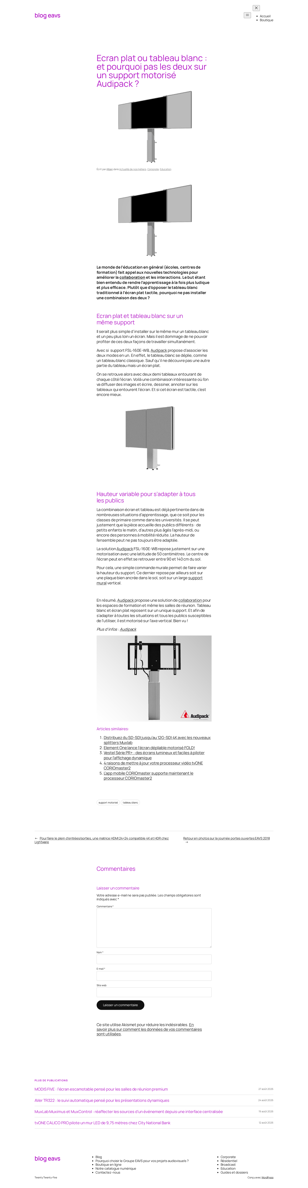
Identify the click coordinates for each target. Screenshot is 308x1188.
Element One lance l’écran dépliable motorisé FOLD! (149, 747)
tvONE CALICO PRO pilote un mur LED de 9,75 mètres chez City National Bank (102, 1123)
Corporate (153, 169)
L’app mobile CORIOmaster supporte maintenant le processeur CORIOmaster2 (148, 776)
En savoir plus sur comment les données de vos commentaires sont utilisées (149, 1029)
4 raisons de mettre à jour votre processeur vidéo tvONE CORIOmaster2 (153, 765)
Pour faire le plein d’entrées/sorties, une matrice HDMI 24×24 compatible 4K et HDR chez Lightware (102, 840)
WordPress (267, 1177)
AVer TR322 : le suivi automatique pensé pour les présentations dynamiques (102, 1100)
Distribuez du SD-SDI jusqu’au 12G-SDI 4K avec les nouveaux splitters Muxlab (157, 740)
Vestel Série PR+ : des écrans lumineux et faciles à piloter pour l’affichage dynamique (154, 755)
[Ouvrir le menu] (247, 15)
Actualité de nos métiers (132, 169)
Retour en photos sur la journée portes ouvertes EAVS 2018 (226, 838)
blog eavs (47, 15)
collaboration (132, 277)
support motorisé (108, 802)
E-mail (101, 968)
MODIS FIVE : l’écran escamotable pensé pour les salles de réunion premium (101, 1089)
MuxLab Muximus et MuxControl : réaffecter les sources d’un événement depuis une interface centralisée (129, 1112)
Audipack (159, 350)
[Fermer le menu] (256, 8)
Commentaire (105, 906)
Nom (100, 952)
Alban (109, 169)
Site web (101, 985)
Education (165, 169)
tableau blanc (130, 802)
